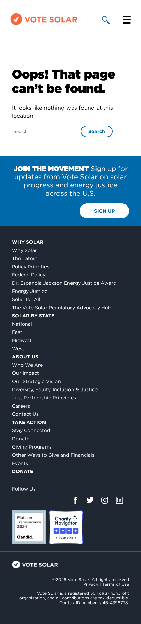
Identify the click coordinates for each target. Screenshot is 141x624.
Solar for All (26, 299)
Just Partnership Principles (44, 397)
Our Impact (25, 373)
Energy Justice (29, 291)
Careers (21, 406)
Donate (20, 438)
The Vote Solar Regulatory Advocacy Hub (61, 307)
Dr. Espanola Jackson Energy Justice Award (64, 283)
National (22, 324)
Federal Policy (29, 275)
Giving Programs (32, 447)
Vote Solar (35, 564)
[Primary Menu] (126, 19)
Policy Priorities (30, 266)
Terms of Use (115, 584)
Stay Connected (31, 430)
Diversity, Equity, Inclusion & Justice (55, 389)
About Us (25, 356)
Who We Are (27, 365)
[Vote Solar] (44, 24)
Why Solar (27, 242)
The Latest (24, 258)
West (18, 348)
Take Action (29, 422)
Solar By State (33, 315)
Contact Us (25, 414)
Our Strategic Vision (36, 381)
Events (20, 463)
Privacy (90, 584)
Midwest (22, 340)
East (17, 332)
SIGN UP (104, 211)
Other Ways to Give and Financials (53, 455)
